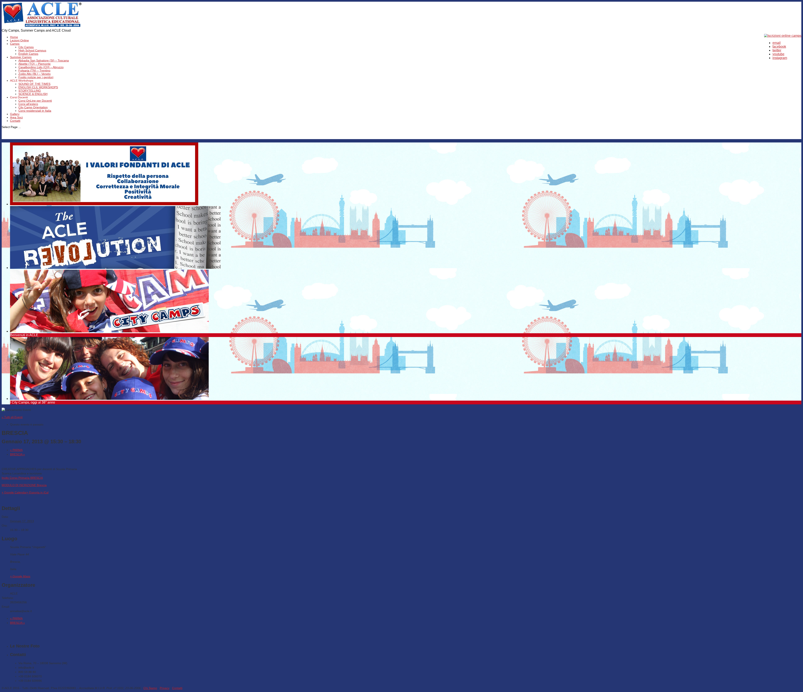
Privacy (164, 688)
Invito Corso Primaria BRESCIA (22, 477)
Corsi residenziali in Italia (34, 110)
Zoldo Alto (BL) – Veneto (34, 74)
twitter (776, 50)
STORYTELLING (29, 90)
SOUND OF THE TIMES (34, 84)
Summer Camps (21, 57)
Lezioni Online (19, 40)
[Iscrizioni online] (782, 35)
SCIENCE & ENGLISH (32, 94)
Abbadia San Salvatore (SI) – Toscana (43, 60)
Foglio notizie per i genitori (35, 77)
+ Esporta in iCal (38, 492)
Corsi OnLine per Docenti (35, 100)
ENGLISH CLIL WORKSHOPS (38, 87)
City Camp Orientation (33, 107)
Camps (14, 43)
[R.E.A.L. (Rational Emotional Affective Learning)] (42, 26)
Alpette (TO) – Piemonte (34, 63)
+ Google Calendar (14, 492)
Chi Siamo (150, 688)
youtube (778, 54)
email (776, 43)
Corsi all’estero (28, 104)
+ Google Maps (20, 576)
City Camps (26, 47)
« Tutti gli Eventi (12, 417)
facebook (779, 46)
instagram (779, 58)
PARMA (16, 450)
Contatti (15, 120)
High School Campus (32, 50)
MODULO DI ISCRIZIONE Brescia (24, 485)
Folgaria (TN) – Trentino (34, 70)
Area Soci (16, 117)
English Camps (28, 53)
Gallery (14, 114)
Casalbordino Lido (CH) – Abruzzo (41, 67)
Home (14, 37)
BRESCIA (17, 454)
